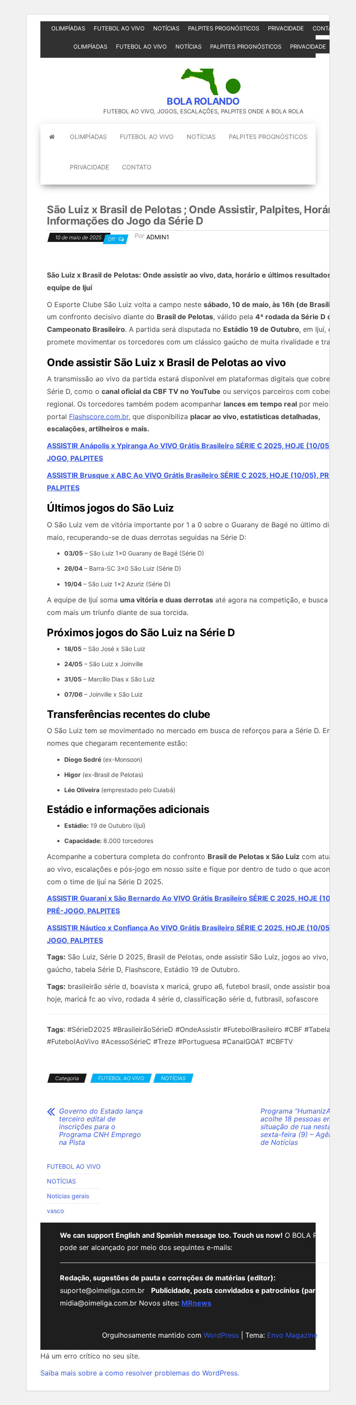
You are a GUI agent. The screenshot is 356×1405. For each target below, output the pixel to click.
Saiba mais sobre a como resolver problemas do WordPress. (139, 1373)
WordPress (221, 1335)
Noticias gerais (68, 1196)
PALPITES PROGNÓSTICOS (223, 28)
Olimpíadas (68, 28)
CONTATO (326, 28)
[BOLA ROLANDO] (51, 137)
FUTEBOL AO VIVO (119, 28)
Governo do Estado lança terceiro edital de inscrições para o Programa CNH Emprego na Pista (101, 1126)
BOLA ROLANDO (203, 101)
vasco (55, 1210)
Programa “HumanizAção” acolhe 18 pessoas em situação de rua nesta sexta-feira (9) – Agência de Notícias (303, 1126)
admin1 (157, 237)
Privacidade (286, 28)
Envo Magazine (292, 1335)
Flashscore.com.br (99, 416)
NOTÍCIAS (166, 28)
